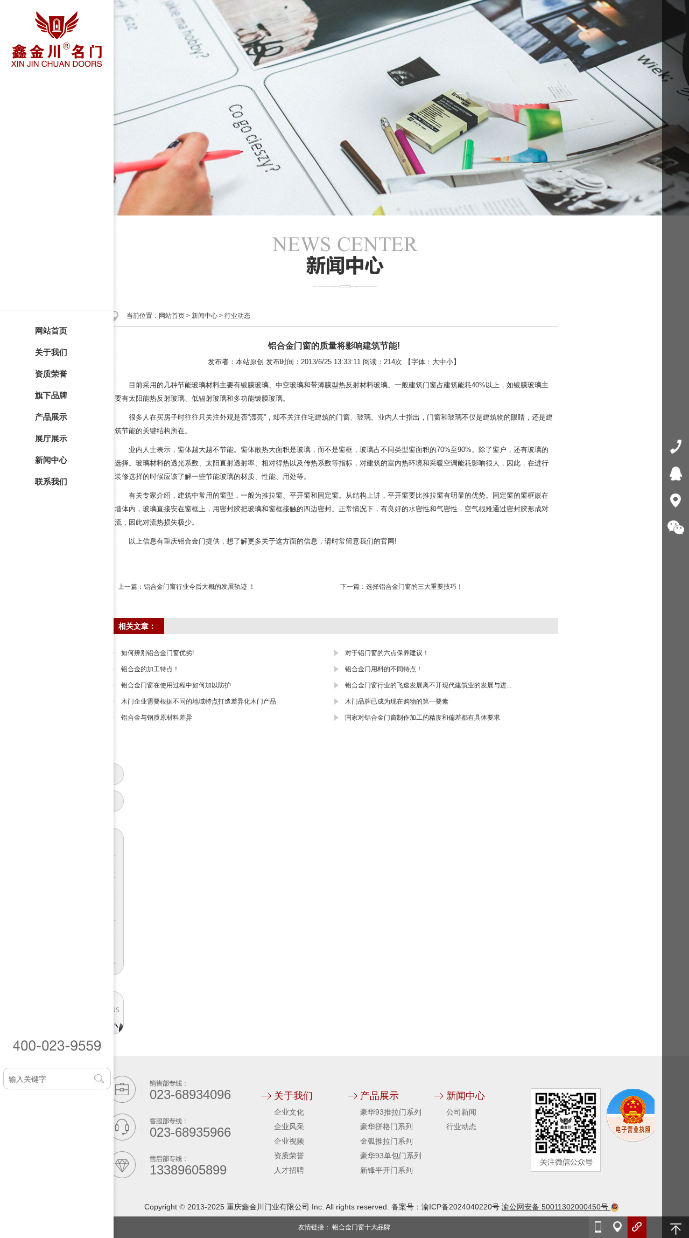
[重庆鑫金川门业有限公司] (56, 39)
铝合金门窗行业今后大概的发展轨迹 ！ (199, 586)
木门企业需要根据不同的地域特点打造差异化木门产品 (198, 701)
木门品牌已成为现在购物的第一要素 (396, 701)
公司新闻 (461, 1112)
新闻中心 (51, 459)
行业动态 (237, 315)
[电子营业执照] (633, 1114)
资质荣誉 (51, 373)
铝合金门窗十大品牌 (361, 1227)
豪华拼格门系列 (386, 1126)
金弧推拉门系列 (386, 1141)
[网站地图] (617, 1226)
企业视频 (289, 1141)
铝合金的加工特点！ (150, 669)
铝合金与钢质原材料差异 (156, 717)
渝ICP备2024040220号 (460, 1206)
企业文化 (289, 1112)
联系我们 (51, 481)
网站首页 (51, 330)
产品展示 (51, 416)
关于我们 (51, 352)
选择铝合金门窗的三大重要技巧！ (414, 586)
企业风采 (289, 1126)
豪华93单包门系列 (390, 1155)
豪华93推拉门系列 (390, 1112)
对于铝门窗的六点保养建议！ (387, 653)
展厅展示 (51, 438)
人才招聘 (289, 1170)
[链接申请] (636, 1226)
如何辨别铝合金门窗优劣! (157, 653)
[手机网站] (598, 1226)
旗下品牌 (51, 395)
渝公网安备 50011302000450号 (556, 1206)
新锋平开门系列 (386, 1170)
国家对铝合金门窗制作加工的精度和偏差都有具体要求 (422, 717)
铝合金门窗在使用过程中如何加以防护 (176, 685)
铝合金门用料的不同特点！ (384, 669)
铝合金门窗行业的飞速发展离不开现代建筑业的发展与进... (428, 685)
